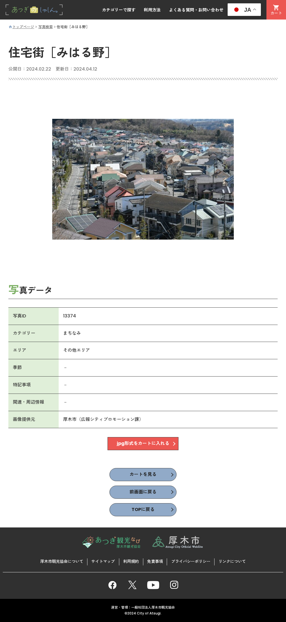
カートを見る (143, 474)
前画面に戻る (143, 492)
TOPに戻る (143, 509)
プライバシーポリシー (190, 561)
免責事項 (155, 561)
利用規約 (131, 561)
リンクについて (232, 561)
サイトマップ (103, 561)
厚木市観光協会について (61, 561)
